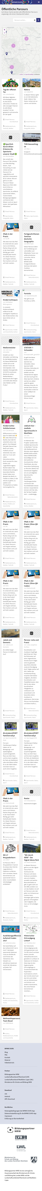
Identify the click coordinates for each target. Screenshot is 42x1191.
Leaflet (21, 74)
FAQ (6, 1055)
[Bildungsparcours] (17, 2)
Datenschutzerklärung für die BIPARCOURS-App (20, 1113)
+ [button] (4, 29)
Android (7, 1096)
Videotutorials (9, 1063)
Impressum (8, 1116)
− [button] (4, 33)
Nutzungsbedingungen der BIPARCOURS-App (20, 1111)
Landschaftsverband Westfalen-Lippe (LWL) (19, 1080)
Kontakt (7, 1057)
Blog (6, 1052)
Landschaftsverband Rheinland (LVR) (17, 1077)
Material (7, 1060)
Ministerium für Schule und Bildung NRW (18, 1082)
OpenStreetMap (29, 74)
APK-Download (10, 1099)
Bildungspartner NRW (12, 1074)
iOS (6, 1094)
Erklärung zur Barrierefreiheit (14, 1118)
